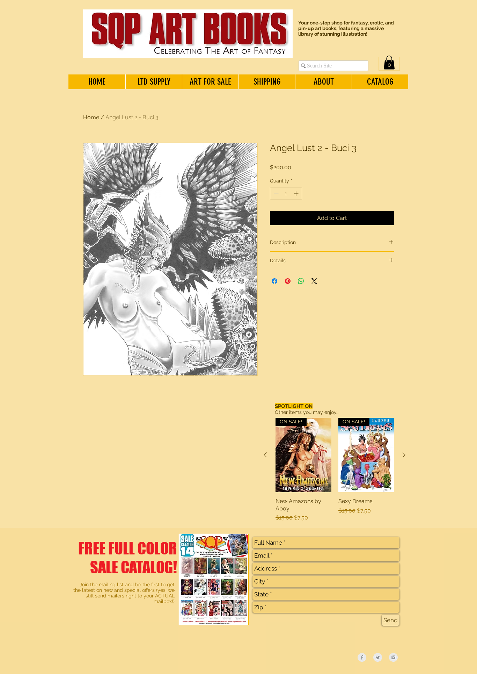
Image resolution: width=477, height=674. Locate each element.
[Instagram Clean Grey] (393, 657)
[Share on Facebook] (274, 281)
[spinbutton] (286, 193)
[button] (389, 62)
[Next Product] (404, 455)
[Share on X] (314, 281)
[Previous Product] (265, 455)
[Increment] (296, 193)
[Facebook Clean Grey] (362, 657)
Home (91, 117)
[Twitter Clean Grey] (377, 657)
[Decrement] (275, 193)
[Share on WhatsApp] (301, 281)
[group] (334, 469)
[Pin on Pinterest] (288, 281)
